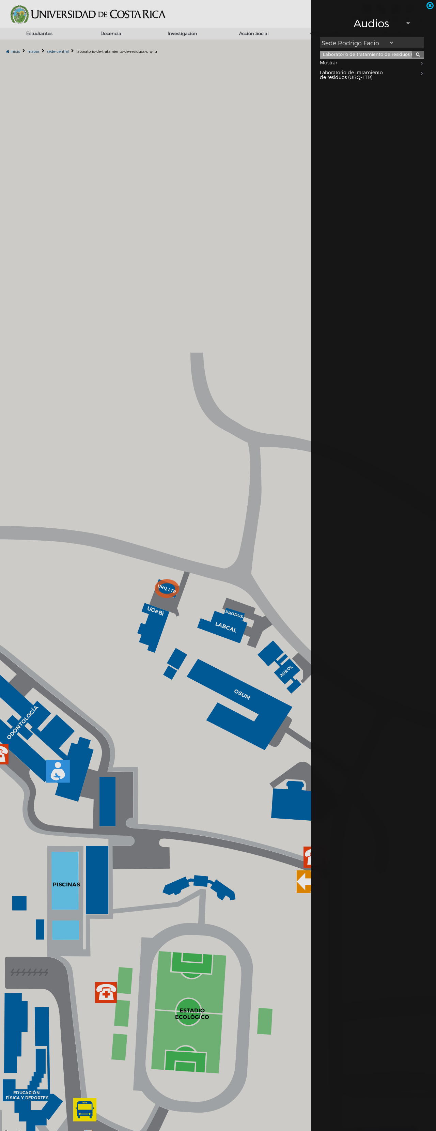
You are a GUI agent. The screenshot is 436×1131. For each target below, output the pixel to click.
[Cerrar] (430, 5)
